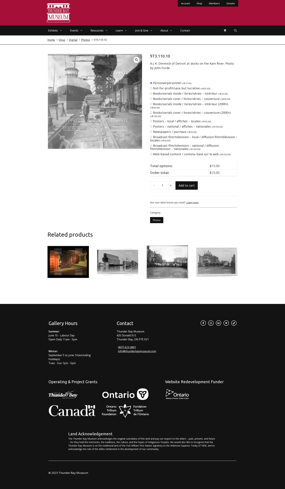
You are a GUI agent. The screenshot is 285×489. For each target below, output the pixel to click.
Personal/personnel (172, 83)
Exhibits (53, 30)
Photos (157, 220)
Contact (185, 30)
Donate (230, 3)
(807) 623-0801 (127, 347)
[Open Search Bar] (235, 30)
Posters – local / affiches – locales (182, 121)
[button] (137, 60)
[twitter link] (226, 323)
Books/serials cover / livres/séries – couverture (191, 99)
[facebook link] (203, 323)
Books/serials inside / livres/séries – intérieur (190, 93)
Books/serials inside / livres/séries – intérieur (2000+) (189, 105)
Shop (199, 3)
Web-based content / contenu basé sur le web (192, 154)
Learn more (192, 202)
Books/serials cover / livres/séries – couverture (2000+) (190, 114)
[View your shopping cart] (225, 30)
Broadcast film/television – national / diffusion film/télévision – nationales (184, 147)
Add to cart (187, 185)
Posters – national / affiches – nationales (188, 126)
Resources (97, 30)
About (164, 30)
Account (185, 3)
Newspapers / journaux (175, 132)
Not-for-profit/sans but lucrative (181, 88)
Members (214, 3)
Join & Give (141, 30)
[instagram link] (210, 323)
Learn (119, 30)
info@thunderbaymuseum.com (137, 351)
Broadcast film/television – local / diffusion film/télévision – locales (193, 138)
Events (74, 30)
